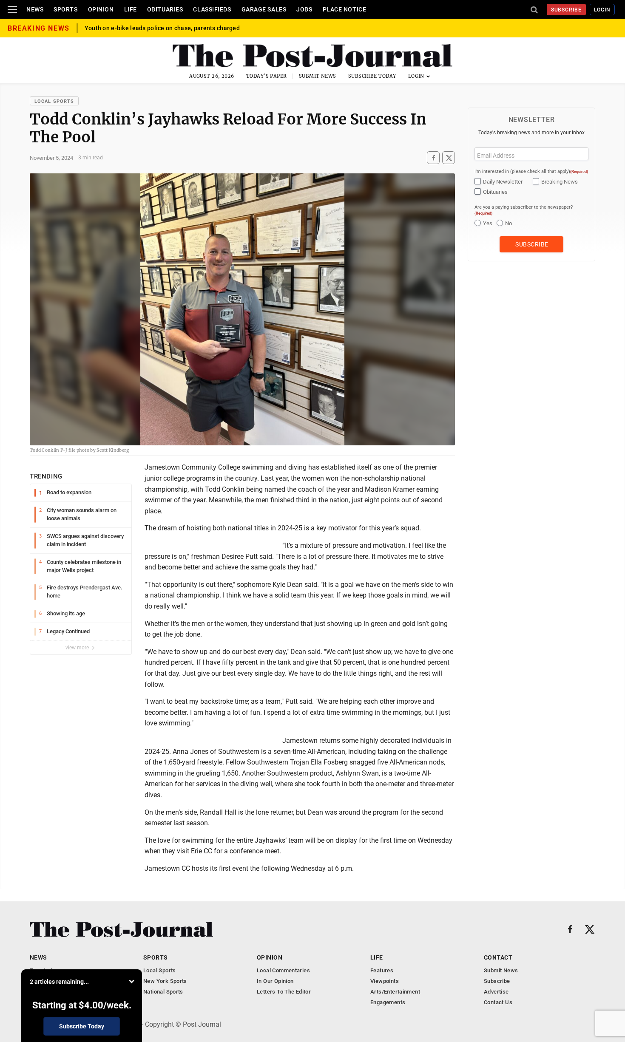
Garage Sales (264, 9)
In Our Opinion (275, 981)
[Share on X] (448, 158)
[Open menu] (12, 9)
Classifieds (212, 9)
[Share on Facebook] (433, 158)
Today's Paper (266, 76)
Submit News (317, 76)
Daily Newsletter (503, 181)
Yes (487, 223)
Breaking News (559, 181)
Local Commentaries (283, 970)
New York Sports (165, 981)
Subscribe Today (372, 76)
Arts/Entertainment (395, 991)
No (508, 223)
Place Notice (344, 9)
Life (130, 9)
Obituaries (165, 9)
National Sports (163, 991)
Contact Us (498, 1002)
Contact (498, 957)
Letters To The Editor (284, 991)
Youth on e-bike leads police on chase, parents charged (162, 28)
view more (77, 648)
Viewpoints (384, 981)
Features (381, 970)
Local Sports (54, 101)
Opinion (101, 9)
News (34, 9)
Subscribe (566, 10)
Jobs (304, 9)
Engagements (387, 1002)
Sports (65, 9)
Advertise (496, 991)
